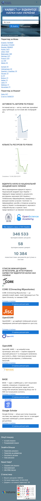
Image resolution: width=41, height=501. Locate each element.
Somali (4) (5, 67)
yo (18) (3, 61)
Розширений (25, 26)
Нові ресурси (9, 457)
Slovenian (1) (5, 87)
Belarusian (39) (6, 54)
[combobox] (20, 18)
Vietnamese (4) (6, 69)
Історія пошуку (10, 441)
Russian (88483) (7, 47)
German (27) (5, 56)
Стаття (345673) (7, 96)
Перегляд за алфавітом (13, 453)
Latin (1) (4, 82)
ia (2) (3, 76)
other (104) (5, 52)
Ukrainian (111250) (7, 45)
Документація (9, 468)
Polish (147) (5, 49)
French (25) (5, 58)
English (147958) (7, 43)
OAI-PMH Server (10, 470)
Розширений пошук (11, 443)
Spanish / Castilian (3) (9, 71)
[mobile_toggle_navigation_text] (36, 2)
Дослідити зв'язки (11, 455)
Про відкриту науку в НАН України (17, 227)
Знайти (15, 26)
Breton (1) (4, 78)
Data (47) (4, 94)
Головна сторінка (8, 301)
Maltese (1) (5, 85)
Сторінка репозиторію (20, 304)
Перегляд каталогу (11, 451)
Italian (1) (4, 80)
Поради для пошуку (11, 465)
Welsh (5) (4, 63)
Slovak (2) (5, 73)
